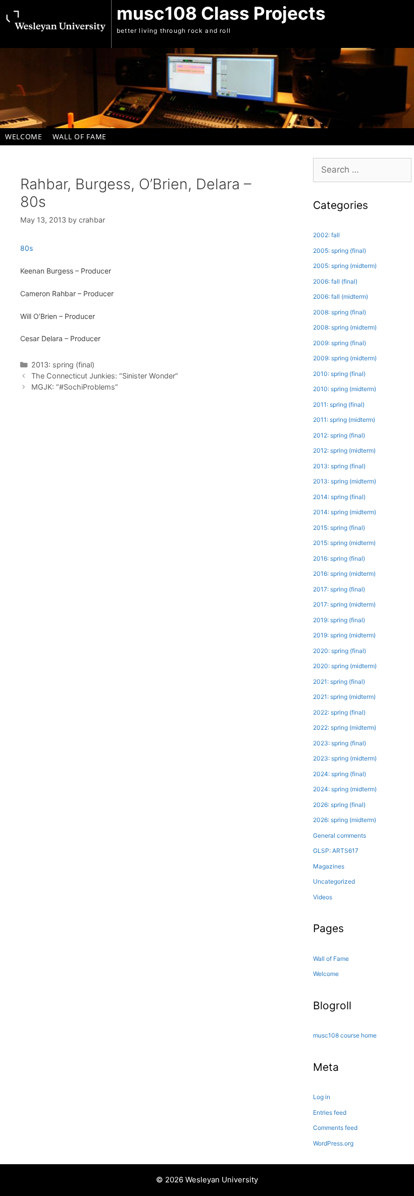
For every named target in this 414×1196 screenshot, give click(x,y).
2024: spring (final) (339, 774)
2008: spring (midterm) (345, 327)
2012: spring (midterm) (344, 450)
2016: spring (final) (339, 558)
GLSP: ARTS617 (335, 850)
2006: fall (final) (335, 281)
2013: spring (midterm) (344, 481)
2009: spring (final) (339, 343)
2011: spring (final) (339, 404)
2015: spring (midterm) (344, 543)
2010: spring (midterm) (344, 389)
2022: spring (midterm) (344, 727)
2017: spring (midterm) (344, 604)
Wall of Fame (80, 136)
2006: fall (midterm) (340, 296)
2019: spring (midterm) (344, 635)
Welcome (23, 136)
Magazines (328, 866)
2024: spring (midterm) (345, 789)
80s (26, 248)
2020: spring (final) (339, 651)
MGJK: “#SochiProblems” (74, 387)
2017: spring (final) (339, 589)
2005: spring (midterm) (345, 265)
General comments (339, 835)
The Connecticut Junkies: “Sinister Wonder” (104, 375)
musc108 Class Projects (221, 13)
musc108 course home (345, 1035)
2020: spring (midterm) (345, 666)
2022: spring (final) (339, 712)
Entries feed (329, 1112)
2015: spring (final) (339, 527)
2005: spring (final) (339, 250)
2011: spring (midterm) (344, 419)
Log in (321, 1097)
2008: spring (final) (339, 312)
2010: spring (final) (339, 373)
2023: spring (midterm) (345, 758)
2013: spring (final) (62, 364)
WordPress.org (333, 1143)
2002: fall (326, 235)
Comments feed (335, 1127)
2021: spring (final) (339, 681)
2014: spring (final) (339, 497)
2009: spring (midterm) (345, 358)
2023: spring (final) (339, 743)
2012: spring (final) (339, 435)
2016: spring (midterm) (344, 573)
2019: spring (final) (339, 620)
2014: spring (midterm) (344, 512)
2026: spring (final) (339, 804)
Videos (322, 897)
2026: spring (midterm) (344, 820)
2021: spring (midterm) (344, 696)
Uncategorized (334, 881)
